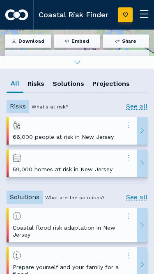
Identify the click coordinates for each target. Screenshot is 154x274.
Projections (111, 83)
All (15, 83)
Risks (36, 83)
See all (136, 106)
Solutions (68, 83)
